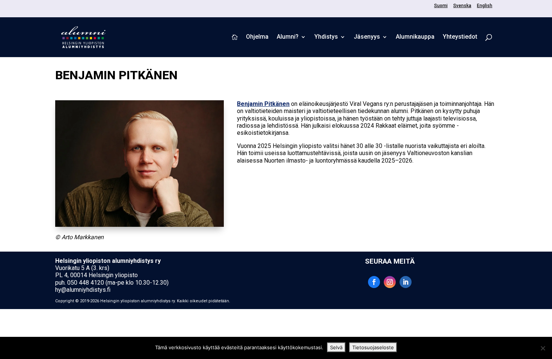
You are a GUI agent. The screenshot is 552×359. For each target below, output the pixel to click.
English (484, 5)
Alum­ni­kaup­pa (415, 37)
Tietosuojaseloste (373, 347)
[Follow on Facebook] (374, 282)
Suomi (441, 5)
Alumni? (288, 37)
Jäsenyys (367, 37)
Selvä (336, 347)
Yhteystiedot (460, 37)
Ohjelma (257, 37)
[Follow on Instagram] (390, 282)
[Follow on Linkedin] (406, 282)
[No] (542, 348)
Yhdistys (326, 37)
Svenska (462, 5)
